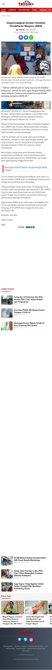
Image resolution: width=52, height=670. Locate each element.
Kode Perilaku (21, 648)
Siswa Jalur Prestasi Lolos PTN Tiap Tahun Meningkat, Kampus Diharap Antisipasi (28, 573)
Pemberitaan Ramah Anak (36, 648)
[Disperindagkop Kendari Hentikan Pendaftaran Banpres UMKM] (21, 37)
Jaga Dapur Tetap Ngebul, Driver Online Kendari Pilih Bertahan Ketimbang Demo (29, 586)
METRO (34, 10)
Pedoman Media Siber (35, 646)
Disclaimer (26, 651)
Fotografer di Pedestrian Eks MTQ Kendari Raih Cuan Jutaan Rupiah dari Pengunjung (28, 299)
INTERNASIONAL (24, 10)
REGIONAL (43, 10)
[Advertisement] (26, 261)
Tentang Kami (8, 646)
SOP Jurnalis (10, 648)
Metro (9, 16)
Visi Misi (17, 646)
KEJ (46, 646)
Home (3, 16)
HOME (3, 10)
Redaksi (24, 646)
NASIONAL (12, 10)
